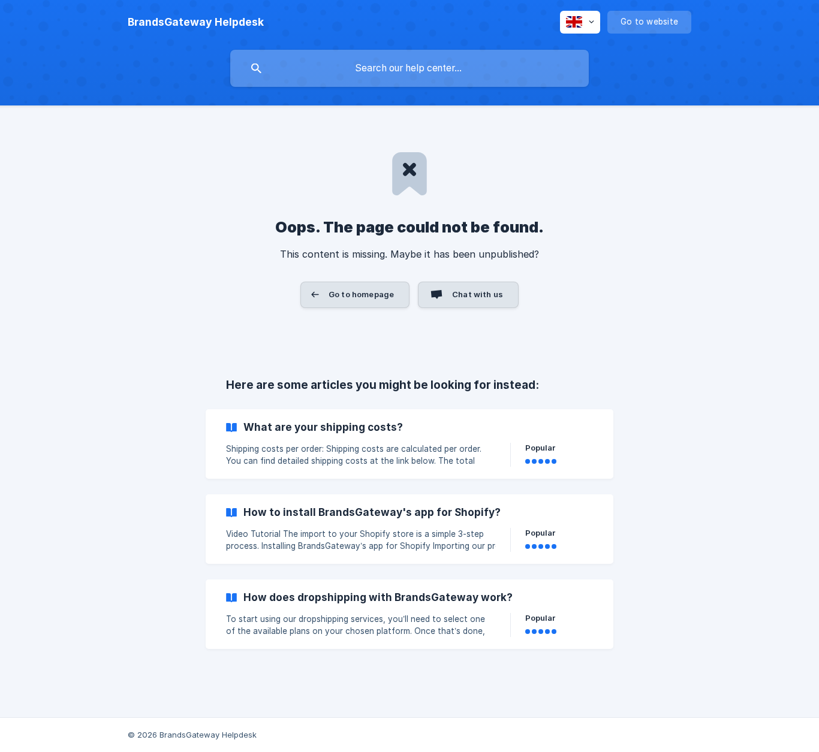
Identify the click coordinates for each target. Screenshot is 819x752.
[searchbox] (409, 68)
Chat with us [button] (477, 294)
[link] (409, 444)
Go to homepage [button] (361, 294)
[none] (196, 22)
